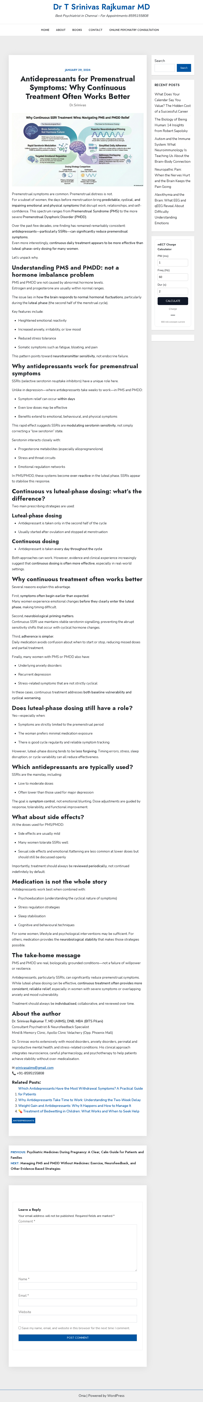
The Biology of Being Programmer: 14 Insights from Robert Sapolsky (171, 125)
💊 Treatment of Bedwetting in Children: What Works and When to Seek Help (78, 1111)
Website (24, 1312)
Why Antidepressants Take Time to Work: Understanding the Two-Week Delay (79, 1100)
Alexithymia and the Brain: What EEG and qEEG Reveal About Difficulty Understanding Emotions (170, 208)
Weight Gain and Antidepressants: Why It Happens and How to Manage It (74, 1106)
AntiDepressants (23, 1120)
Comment (26, 1221)
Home (45, 30)
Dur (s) (162, 284)
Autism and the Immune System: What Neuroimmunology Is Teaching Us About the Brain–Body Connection (173, 150)
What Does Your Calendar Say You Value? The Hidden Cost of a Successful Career (173, 103)
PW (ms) (163, 256)
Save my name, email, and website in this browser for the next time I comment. (76, 1328)
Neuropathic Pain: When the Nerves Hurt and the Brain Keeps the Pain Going (173, 178)
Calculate (173, 301)
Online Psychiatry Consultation (134, 30)
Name (24, 1279)
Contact (95, 30)
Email (23, 1295)
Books (77, 30)
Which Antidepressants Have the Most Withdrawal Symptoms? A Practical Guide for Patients (80, 1091)
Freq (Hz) (164, 270)
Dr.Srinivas (78, 105)
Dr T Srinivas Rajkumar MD (101, 6)
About (61, 30)
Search (160, 61)
